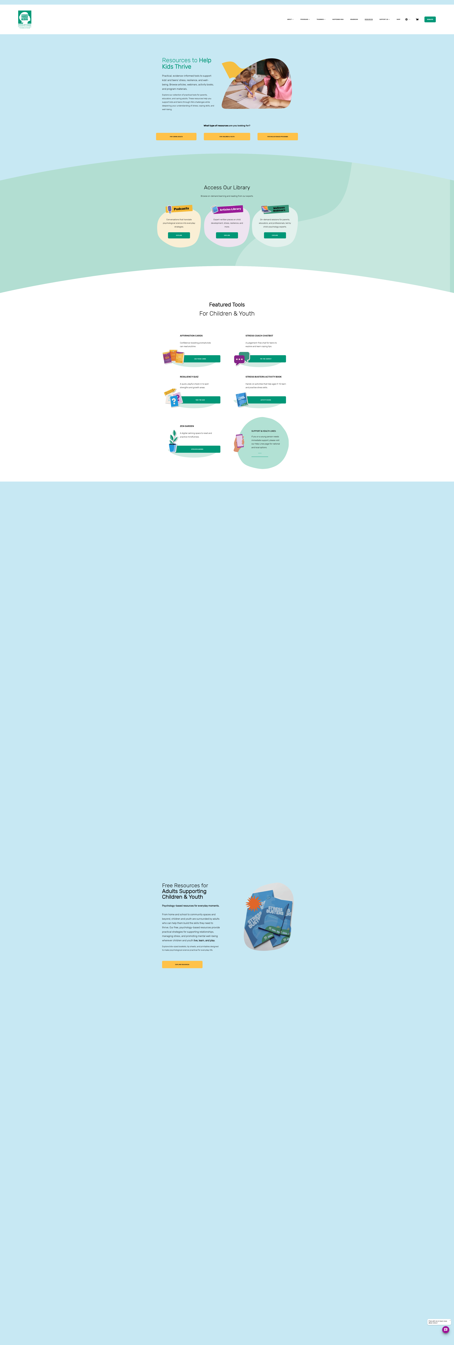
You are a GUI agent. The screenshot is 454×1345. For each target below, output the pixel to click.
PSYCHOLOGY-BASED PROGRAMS (277, 136)
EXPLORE (179, 235)
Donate (430, 19)
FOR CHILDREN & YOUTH (227, 136)
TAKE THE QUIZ (200, 400)
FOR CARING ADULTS (176, 136)
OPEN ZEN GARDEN (197, 449)
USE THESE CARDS (200, 359)
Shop (398, 19)
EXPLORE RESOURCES (182, 964)
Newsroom (354, 19)
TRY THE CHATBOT (265, 359)
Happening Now (337, 19)
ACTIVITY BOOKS (266, 400)
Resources (369, 19)
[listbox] (408, 19)
